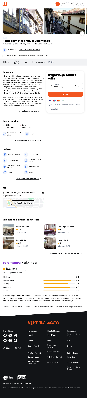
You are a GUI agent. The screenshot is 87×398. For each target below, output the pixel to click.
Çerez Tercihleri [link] (74, 388)
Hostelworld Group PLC (73, 335)
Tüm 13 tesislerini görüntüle (29, 50)
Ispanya (15, 44)
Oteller (30, 340)
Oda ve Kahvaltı (34, 346)
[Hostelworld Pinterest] (10, 340)
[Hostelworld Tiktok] (15, 340)
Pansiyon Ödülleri (53, 351)
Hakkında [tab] (6, 62)
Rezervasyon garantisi (52, 346)
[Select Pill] (57, 4)
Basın (69, 340)
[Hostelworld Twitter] (10, 335)
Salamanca (7, 44)
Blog (49, 340)
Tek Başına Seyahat (54, 357)
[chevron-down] (25, 270)
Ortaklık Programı (73, 362)
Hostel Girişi (71, 357)
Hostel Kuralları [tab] (17, 62)
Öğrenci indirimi (53, 362)
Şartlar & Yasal (24, 388)
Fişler (41, 388)
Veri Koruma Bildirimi (10, 388)
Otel (4, 38)
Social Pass (51, 335)
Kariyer (69, 346)
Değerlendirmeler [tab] (38, 62)
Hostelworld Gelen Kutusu (73, 368)
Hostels (30, 335)
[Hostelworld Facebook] (5, 335)
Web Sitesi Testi (51, 388)
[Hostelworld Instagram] (15, 335)
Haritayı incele (25, 44)
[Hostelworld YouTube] (5, 340)
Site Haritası (62, 388)
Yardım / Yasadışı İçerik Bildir (34, 362)
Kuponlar (35, 388)
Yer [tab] (26, 62)
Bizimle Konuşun (34, 357)
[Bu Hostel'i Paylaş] (82, 33)
